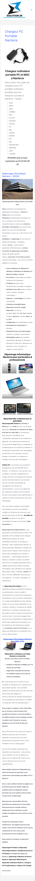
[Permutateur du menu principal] (31, 10)
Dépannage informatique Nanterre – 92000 (14, 174)
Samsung (16, 316)
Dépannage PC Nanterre (10, 847)
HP (21, 313)
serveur (10, 245)
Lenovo (29, 313)
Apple (28, 316)
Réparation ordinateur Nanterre (13, 862)
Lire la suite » (6, 871)
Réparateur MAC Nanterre (18, 859)
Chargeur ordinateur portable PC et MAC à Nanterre (17, 75)
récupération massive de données (16, 628)
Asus (24, 313)
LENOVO (25, 572)
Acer (14, 313)
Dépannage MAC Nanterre (11, 423)
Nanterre (24, 212)
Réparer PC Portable (24, 865)
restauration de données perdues (19, 257)
